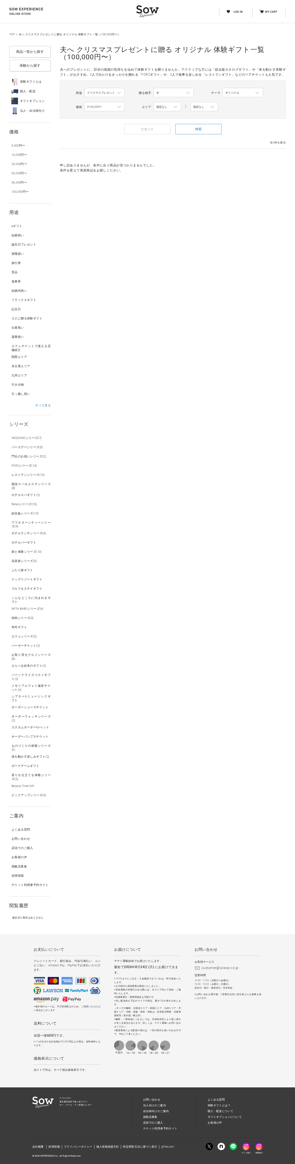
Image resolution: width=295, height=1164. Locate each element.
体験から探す (30, 65)
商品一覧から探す (30, 52)
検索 (198, 129)
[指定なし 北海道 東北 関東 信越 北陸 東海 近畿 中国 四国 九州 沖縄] (167, 106)
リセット (147, 129)
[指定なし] (204, 106)
